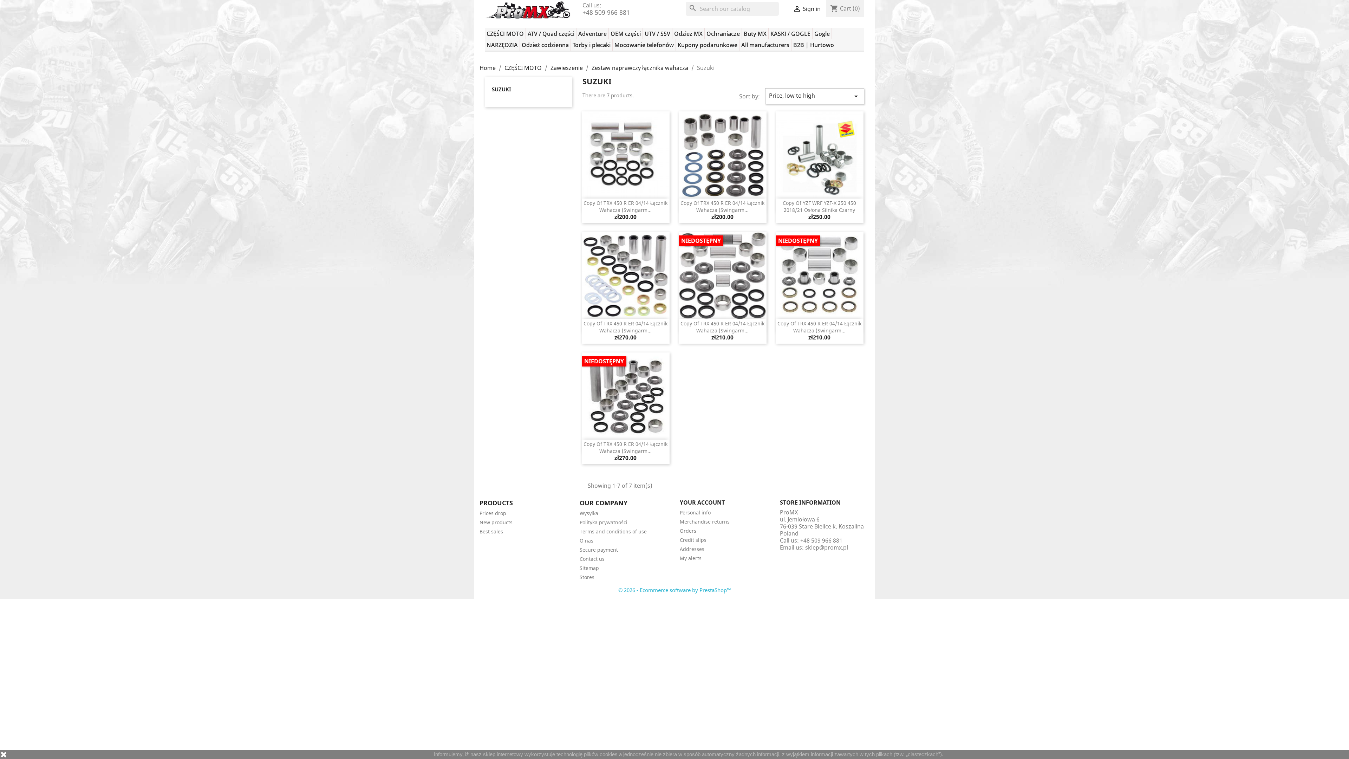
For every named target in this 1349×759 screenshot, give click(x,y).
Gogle (822, 34)
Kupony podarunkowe (707, 45)
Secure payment (599, 549)
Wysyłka (589, 513)
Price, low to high (814, 96)
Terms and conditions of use (613, 531)
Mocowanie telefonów (644, 45)
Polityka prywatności (603, 522)
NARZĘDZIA (502, 45)
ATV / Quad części (551, 34)
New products (496, 522)
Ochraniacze (723, 34)
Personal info (695, 512)
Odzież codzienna (545, 45)
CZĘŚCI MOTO (505, 34)
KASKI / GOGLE (790, 34)
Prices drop (493, 513)
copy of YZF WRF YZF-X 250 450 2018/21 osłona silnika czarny (819, 206)
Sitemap (589, 568)
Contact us (592, 559)
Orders (688, 530)
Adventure (592, 34)
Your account (702, 502)
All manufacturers (765, 45)
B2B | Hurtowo (813, 45)
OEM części (626, 34)
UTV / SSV (657, 34)
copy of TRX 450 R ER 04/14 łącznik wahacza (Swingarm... (625, 206)
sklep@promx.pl (826, 547)
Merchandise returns (705, 521)
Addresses (692, 549)
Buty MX (755, 34)
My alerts (691, 558)
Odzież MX (688, 34)
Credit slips (693, 540)
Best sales (491, 531)
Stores (587, 577)
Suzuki (501, 89)
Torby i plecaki (592, 45)
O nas (586, 540)
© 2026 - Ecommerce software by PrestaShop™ (674, 589)
